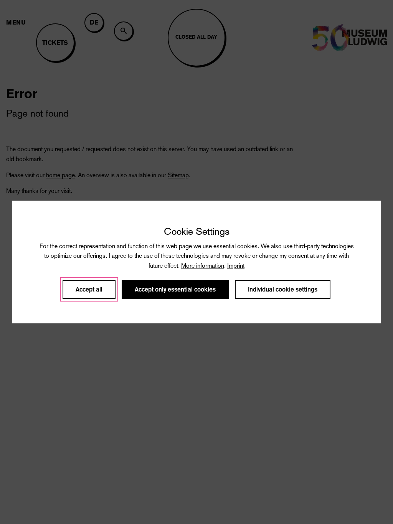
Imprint (235, 265)
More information (202, 265)
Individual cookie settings (282, 289)
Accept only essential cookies (175, 289)
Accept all (89, 289)
